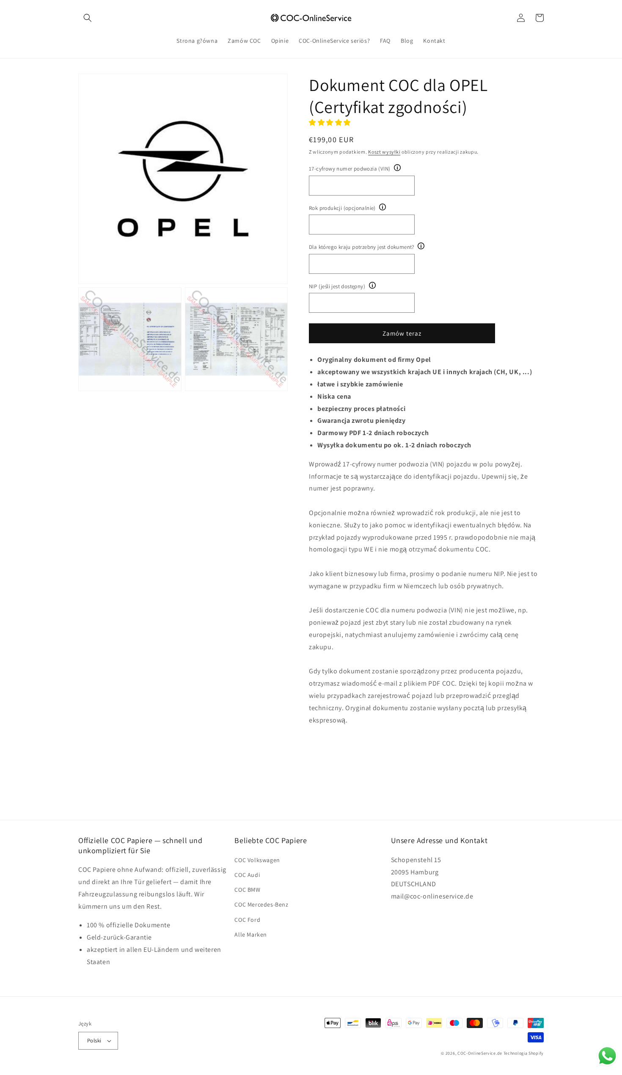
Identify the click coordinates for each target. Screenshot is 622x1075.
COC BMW (247, 889)
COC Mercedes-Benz (261, 904)
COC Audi (247, 875)
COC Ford (247, 919)
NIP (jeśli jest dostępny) (337, 286)
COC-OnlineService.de (479, 1053)
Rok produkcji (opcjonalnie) (342, 208)
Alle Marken (250, 934)
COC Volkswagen (257, 860)
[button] (87, 17)
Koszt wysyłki (384, 152)
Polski (94, 1040)
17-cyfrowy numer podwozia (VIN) (349, 168)
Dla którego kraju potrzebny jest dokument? (361, 247)
